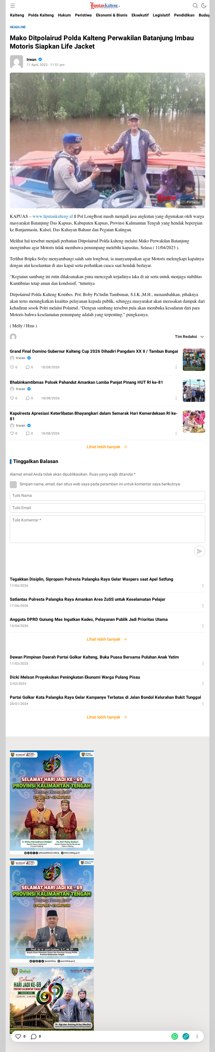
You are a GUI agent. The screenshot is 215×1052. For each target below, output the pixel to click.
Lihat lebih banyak (103, 447)
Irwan (31, 60)
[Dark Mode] (204, 5)
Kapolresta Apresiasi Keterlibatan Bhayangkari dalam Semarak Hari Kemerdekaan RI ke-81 (93, 416)
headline (18, 27)
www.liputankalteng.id (52, 216)
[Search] (195, 5)
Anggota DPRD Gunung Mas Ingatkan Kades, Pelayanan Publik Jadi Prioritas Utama (89, 619)
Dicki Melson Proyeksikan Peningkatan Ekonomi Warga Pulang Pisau (75, 677)
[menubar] (12, 5)
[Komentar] (33, 1036)
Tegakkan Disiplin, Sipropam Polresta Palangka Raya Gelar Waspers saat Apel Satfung (91, 579)
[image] (194, 360)
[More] (176, 367)
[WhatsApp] (174, 1036)
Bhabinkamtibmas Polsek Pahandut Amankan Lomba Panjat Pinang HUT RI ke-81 (86, 382)
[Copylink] (186, 1036)
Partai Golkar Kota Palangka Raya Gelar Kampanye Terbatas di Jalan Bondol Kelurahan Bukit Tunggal (105, 697)
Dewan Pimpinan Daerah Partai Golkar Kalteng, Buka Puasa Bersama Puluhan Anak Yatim (94, 657)
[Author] (16, 61)
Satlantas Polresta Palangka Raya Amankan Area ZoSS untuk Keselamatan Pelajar (87, 599)
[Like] (18, 1036)
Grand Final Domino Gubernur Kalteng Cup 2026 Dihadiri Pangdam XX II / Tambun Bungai (94, 351)
